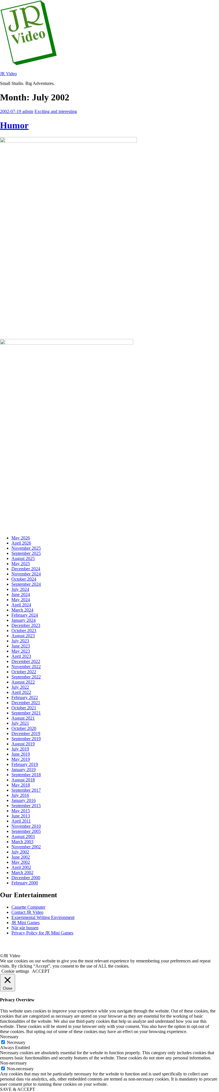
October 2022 (23, 671)
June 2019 (20, 754)
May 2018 (20, 785)
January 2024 (23, 620)
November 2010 (26, 826)
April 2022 (21, 692)
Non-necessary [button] (13, 1063)
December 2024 (25, 568)
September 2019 (26, 738)
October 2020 (23, 728)
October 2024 (23, 579)
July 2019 (20, 748)
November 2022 (26, 666)
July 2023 (20, 640)
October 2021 (23, 707)
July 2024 (20, 589)
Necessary (16, 1042)
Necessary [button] (9, 1036)
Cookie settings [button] (15, 971)
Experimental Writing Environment (42, 917)
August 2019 (23, 743)
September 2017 (26, 790)
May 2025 (20, 563)
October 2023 (23, 630)
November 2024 (26, 573)
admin (27, 111)
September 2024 (26, 584)
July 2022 (20, 687)
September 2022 (26, 676)
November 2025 (26, 548)
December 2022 (25, 661)
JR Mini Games (25, 922)
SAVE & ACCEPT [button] (17, 1089)
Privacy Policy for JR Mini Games (42, 932)
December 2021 (25, 702)
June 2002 (20, 857)
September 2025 (26, 553)
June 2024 (20, 594)
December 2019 (25, 733)
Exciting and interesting (56, 111)
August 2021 (23, 718)
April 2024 (21, 604)
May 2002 (20, 862)
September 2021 (26, 712)
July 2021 (20, 723)
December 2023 (25, 625)
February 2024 (24, 615)
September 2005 (26, 831)
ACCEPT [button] (41, 971)
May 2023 (20, 651)
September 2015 (26, 805)
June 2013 (20, 815)
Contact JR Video (27, 912)
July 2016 (20, 795)
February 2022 (24, 697)
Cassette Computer (28, 907)
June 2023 (20, 646)
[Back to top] (7, 950)
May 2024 (20, 599)
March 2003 (22, 841)
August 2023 (23, 635)
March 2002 (22, 872)
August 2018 (23, 779)
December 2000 (25, 877)
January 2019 (23, 769)
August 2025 (23, 558)
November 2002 (26, 846)
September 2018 (26, 774)
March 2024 (22, 609)
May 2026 (20, 537)
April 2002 (21, 867)
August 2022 (23, 682)
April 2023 (21, 656)
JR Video (8, 73)
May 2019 (20, 759)
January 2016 (23, 800)
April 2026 (21, 543)
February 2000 (24, 882)
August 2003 (23, 836)
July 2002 (20, 851)
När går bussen (24, 927)
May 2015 (20, 810)
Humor (14, 125)
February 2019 (24, 764)
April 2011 (21, 821)
